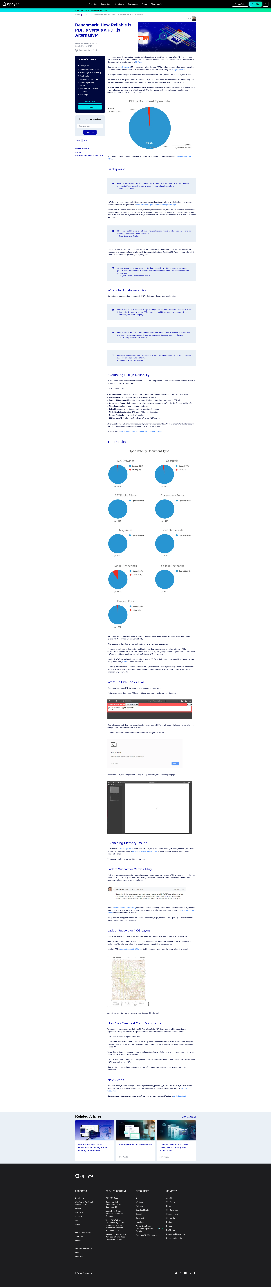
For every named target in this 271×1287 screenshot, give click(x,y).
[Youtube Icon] (185, 1273)
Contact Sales (240, 4)
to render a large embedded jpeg (144, 851)
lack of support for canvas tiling (124, 908)
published (125, 662)
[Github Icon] (176, 1273)
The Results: (84, 76)
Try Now (90, 107)
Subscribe (90, 132)
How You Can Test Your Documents (89, 90)
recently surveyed (124, 67)
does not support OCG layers (131, 949)
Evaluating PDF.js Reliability (90, 73)
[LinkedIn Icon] (190, 1273)
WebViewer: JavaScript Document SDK (89, 155)
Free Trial (255, 4)
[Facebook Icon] (194, 1273)
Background (84, 66)
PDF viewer (139, 62)
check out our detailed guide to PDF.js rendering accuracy (140, 431)
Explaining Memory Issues (87, 84)
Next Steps (84, 95)
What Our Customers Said (89, 69)
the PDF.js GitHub (126, 849)
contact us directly (180, 1096)
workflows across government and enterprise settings (156, 205)
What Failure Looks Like (89, 79)
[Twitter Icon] (180, 1273)
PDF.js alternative (178, 70)
